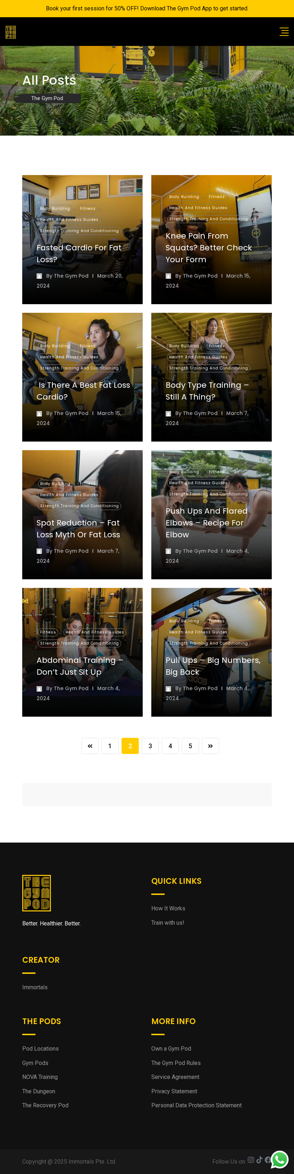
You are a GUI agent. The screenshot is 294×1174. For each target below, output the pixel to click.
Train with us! (167, 922)
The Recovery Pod (45, 1105)
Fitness (88, 208)
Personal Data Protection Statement (196, 1105)
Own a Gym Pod (171, 1048)
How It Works (168, 908)
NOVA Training (40, 1077)
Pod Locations (40, 1048)
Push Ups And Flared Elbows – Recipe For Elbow (207, 522)
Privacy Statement (174, 1091)
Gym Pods (35, 1063)
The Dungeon (38, 1091)
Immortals (35, 987)
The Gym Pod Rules (176, 1063)
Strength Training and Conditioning (79, 231)
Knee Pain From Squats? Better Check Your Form (209, 247)
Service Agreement (175, 1077)
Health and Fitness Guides (69, 219)
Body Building (55, 208)
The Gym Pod (71, 275)
